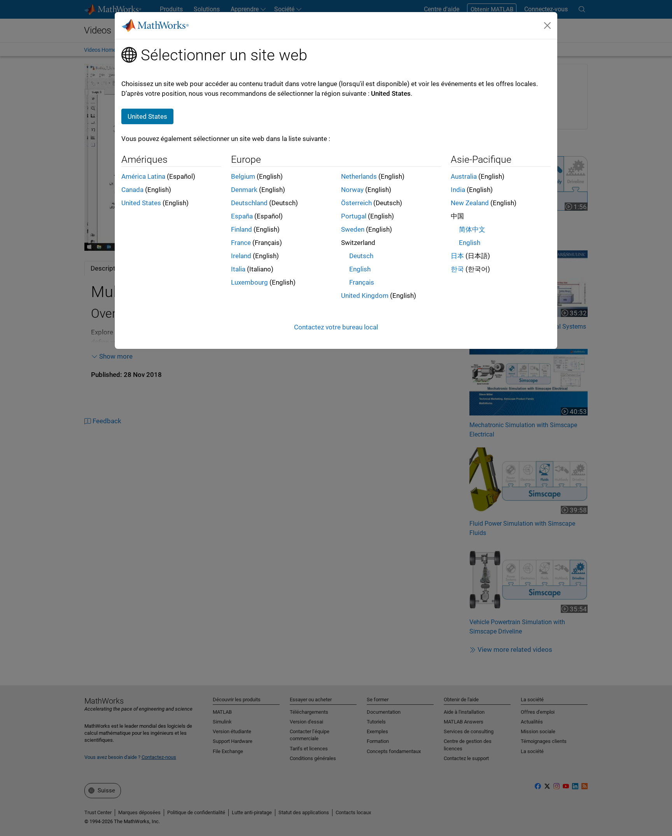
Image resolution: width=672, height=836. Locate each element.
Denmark (244, 190)
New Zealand (470, 203)
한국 (457, 269)
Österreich (356, 203)
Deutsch (361, 256)
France (241, 242)
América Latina (143, 176)
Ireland (241, 256)
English (360, 269)
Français (361, 282)
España (242, 216)
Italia (238, 269)
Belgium (243, 176)
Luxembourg (249, 282)
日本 (457, 256)
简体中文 (472, 229)
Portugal (353, 216)
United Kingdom (364, 295)
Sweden (352, 229)
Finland (241, 229)
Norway (352, 190)
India (458, 190)
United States (141, 203)
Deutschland (249, 203)
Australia (464, 176)
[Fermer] (547, 25)
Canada (132, 190)
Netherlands (359, 176)
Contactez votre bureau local (336, 327)
